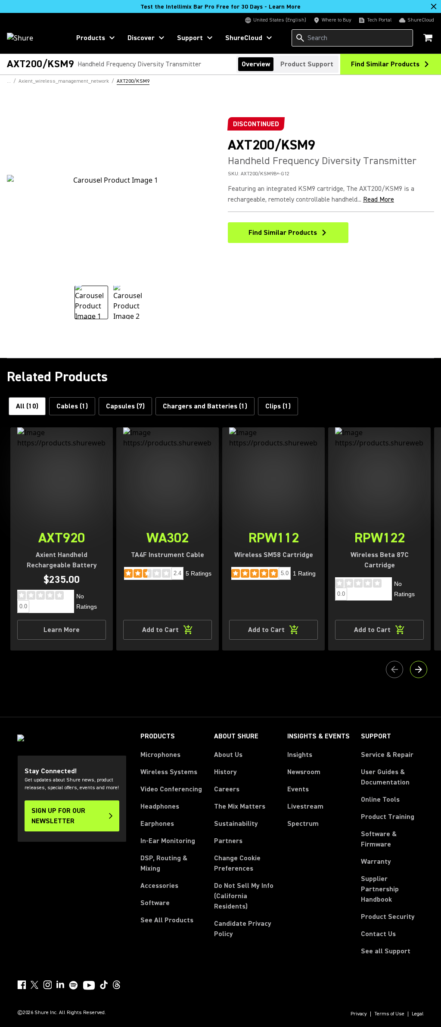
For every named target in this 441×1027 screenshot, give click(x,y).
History (225, 772)
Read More (378, 199)
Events (298, 789)
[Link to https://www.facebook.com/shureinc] (21, 984)
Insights (299, 754)
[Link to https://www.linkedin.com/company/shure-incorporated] (60, 984)
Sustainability (236, 823)
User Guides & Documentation (385, 777)
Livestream (305, 806)
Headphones (159, 806)
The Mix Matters (239, 806)
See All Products (166, 920)
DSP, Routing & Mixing (163, 863)
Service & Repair (387, 754)
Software (155, 903)
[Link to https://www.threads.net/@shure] (116, 984)
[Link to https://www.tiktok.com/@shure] (103, 984)
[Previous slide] (394, 669)
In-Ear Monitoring (167, 841)
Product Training (387, 816)
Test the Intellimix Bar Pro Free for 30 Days (220, 7)
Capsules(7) (125, 406)
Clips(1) (278, 406)
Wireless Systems (168, 772)
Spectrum (303, 823)
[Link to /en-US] (33, 38)
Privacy (359, 1014)
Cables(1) (72, 406)
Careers (226, 789)
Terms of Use (389, 1014)
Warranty (376, 861)
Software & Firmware (379, 839)
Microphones (160, 754)
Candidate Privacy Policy (242, 928)
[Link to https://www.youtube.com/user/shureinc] (89, 986)
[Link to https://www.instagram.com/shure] (47, 984)
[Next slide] (418, 669)
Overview (256, 64)
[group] (91, 302)
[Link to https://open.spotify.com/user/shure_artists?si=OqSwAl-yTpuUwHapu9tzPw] (73, 985)
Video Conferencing (171, 789)
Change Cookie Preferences (237, 863)
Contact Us (378, 934)
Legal (418, 1014)
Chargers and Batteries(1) (205, 406)
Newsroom (303, 772)
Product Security (388, 916)
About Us (228, 754)
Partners (228, 841)
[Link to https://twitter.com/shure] (34, 984)
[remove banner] (433, 6)
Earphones (157, 823)
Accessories (159, 885)
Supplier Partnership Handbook (392, 889)
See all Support (385, 951)
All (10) (27, 406)
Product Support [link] (306, 64)
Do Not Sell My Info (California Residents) (243, 896)
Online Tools (380, 799)
